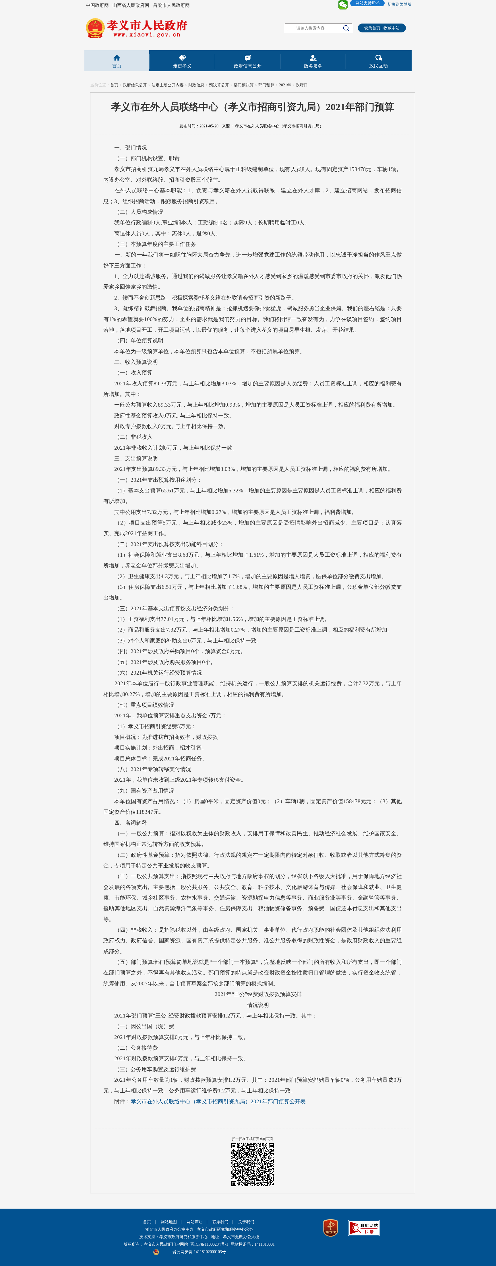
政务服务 (313, 66)
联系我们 (220, 1222)
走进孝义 (182, 65)
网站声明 (195, 1222)
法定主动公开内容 (168, 85)
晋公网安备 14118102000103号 (199, 1252)
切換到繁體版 (400, 4)
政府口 (302, 85)
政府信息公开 (247, 65)
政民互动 (378, 65)
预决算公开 (219, 85)
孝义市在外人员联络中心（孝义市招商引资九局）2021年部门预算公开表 (218, 1101)
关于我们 (246, 1222)
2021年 (285, 85)
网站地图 (169, 1222)
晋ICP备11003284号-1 (209, 1244)
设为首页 (372, 28)
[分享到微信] (343, 4)
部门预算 (266, 85)
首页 (116, 65)
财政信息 (196, 85)
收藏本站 (391, 28)
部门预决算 (244, 85)
